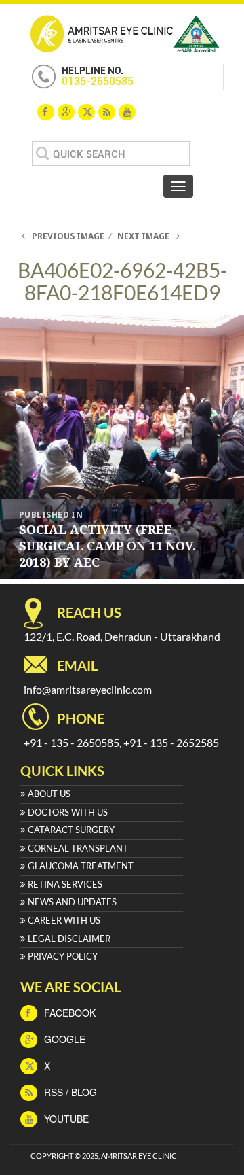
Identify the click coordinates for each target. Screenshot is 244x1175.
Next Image (143, 236)
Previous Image (68, 236)
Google (63, 1039)
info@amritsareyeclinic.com (88, 689)
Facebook (68, 1012)
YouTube (65, 1118)
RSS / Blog (69, 1092)
